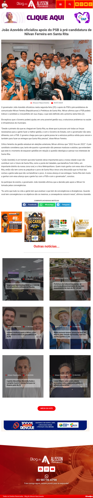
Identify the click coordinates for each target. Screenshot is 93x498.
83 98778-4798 (46, 480)
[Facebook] (77, 4)
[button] (60, 4)
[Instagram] (81, 4)
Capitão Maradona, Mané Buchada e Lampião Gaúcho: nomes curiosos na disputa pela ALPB (21, 383)
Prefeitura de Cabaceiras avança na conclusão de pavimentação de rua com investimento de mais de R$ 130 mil (69, 286)
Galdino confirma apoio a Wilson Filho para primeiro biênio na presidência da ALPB (21, 335)
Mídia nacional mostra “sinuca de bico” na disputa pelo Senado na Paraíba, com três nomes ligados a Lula (70, 335)
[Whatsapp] (90, 4)
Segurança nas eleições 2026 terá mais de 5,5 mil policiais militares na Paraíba (23, 286)
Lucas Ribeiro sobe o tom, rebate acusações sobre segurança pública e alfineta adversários (68, 383)
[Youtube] (86, 4)
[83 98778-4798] (47, 476)
